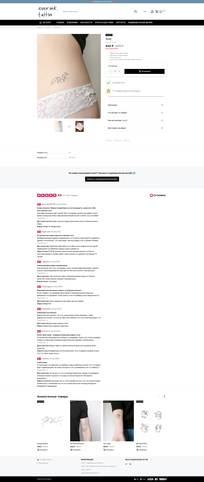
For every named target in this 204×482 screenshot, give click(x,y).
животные (117, 140)
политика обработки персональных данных (98, 466)
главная (60, 23)
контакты (120, 23)
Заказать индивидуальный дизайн (102, 179)
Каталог (47, 23)
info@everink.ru (46, 460)
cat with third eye (77, 444)
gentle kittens (141, 444)
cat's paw (107, 444)
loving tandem (42, 444)
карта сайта (86, 470)
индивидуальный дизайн (140, 23)
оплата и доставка (104, 23)
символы (126, 140)
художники (72, 23)
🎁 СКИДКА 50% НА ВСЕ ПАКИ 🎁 (102, 1)
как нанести (86, 23)
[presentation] (158, 396)
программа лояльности (90, 473)
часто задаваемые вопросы (92, 463)
